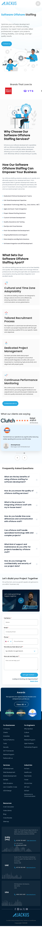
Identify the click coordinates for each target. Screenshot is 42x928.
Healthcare (27, 772)
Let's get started (28, 675)
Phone (6, 637)
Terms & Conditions (30, 920)
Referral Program (8, 754)
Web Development (9, 772)
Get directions (31, 840)
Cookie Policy (10, 920)
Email (6, 628)
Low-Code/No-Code (10, 787)
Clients (5, 732)
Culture (26, 732)
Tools (5, 743)
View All (20, 704)
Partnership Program (31, 747)
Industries (6, 736)
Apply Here (34, 681)
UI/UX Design (7, 791)
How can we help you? (12, 656)
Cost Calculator (8, 807)
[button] (21, 438)
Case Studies (7, 818)
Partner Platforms (8, 740)
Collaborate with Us (10, 403)
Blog (4, 814)
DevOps (5, 780)
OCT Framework (8, 751)
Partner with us (8, 758)
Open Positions (29, 743)
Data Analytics (8, 783)
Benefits (26, 736)
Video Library (7, 810)
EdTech (26, 791)
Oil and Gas (28, 783)
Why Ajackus (28, 729)
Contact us (6, 44)
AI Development (8, 769)
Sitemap (6, 821)
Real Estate (27, 776)
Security (6, 747)
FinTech (26, 769)
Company (6, 729)
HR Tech (27, 787)
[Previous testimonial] (17, 457)
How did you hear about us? (13, 647)
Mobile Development (9, 776)
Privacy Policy (19, 920)
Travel (26, 780)
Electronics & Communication (29, 795)
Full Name (7, 618)
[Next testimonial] (24, 457)
